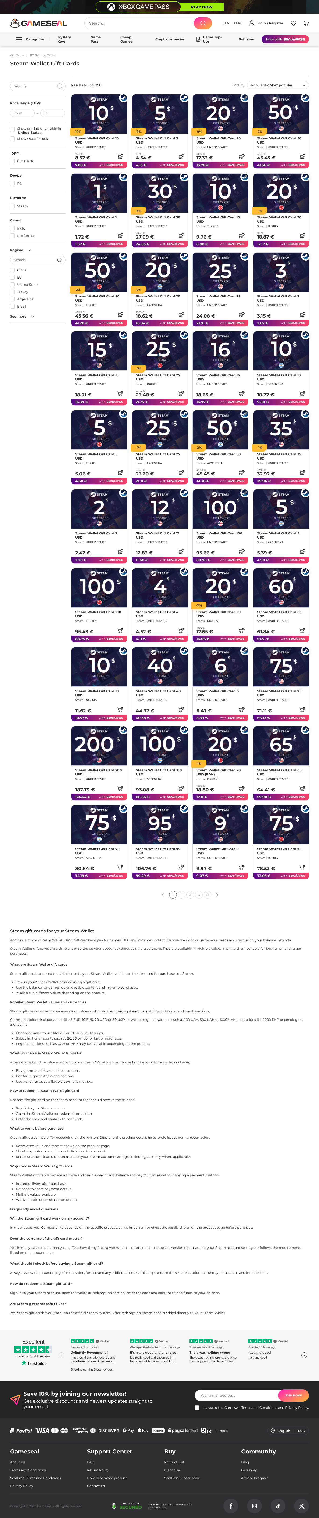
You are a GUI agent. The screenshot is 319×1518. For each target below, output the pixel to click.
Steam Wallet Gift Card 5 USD (157, 140)
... (199, 895)
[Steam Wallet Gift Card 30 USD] (160, 193)
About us (17, 1462)
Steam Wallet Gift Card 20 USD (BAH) (218, 772)
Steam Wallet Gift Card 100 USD (219, 535)
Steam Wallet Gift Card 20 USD (218, 140)
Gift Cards (25, 161)
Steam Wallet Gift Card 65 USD (279, 772)
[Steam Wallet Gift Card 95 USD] (160, 824)
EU (19, 277)
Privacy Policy (296, 1408)
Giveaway (249, 1470)
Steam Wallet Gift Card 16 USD (218, 377)
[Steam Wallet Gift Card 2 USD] (99, 509)
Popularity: (271, 85)
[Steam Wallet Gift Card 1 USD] (99, 193)
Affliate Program (255, 1478)
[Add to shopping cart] (120, 156)
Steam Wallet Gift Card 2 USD (96, 535)
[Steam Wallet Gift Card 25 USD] (220, 272)
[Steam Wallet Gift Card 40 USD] (160, 666)
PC (19, 183)
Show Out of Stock (32, 139)
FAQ (90, 1462)
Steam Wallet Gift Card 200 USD (98, 772)
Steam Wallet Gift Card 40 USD (158, 693)
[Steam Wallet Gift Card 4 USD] (160, 587)
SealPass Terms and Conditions (35, 1478)
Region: (17, 250)
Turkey (22, 292)
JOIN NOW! (293, 1395)
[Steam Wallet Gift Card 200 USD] (99, 745)
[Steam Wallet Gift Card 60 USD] (281, 587)
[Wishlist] (293, 24)
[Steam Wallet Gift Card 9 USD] (220, 824)
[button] (306, 24)
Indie (21, 228)
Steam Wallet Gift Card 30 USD (158, 219)
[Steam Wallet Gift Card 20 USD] (220, 114)
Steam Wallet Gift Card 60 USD (279, 614)
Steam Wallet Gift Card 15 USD (96, 377)
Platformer (26, 236)
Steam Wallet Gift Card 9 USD (217, 851)
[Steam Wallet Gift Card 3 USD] (281, 272)
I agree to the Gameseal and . (255, 1407)
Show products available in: (39, 131)
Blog (245, 1462)
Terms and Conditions (259, 1408)
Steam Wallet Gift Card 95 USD (158, 851)
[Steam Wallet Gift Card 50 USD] (281, 114)
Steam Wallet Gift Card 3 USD (278, 298)
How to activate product (107, 1478)
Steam (22, 206)
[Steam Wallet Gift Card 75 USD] (281, 666)
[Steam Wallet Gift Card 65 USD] (281, 745)
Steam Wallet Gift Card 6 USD (217, 693)
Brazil (21, 306)
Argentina (25, 299)
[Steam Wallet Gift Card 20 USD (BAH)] (220, 745)
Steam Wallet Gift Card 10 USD (97, 140)
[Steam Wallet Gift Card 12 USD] (160, 509)
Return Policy (98, 1470)
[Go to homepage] (39, 23)
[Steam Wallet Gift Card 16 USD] (220, 350)
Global (22, 270)
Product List (174, 1462)
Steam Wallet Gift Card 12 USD (157, 535)
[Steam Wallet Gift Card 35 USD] (281, 429)
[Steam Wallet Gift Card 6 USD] (220, 666)
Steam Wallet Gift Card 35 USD (279, 456)
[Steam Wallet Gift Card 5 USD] (160, 114)
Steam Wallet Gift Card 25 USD (218, 298)
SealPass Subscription (182, 1478)
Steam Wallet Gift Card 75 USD (279, 693)
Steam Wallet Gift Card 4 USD (157, 614)
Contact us (96, 1486)
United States (28, 285)
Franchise (172, 1470)
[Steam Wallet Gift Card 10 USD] (99, 114)
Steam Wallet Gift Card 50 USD (279, 140)
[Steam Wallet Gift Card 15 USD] (99, 350)
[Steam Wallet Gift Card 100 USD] (220, 509)
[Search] (203, 23)
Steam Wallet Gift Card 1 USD (96, 219)
